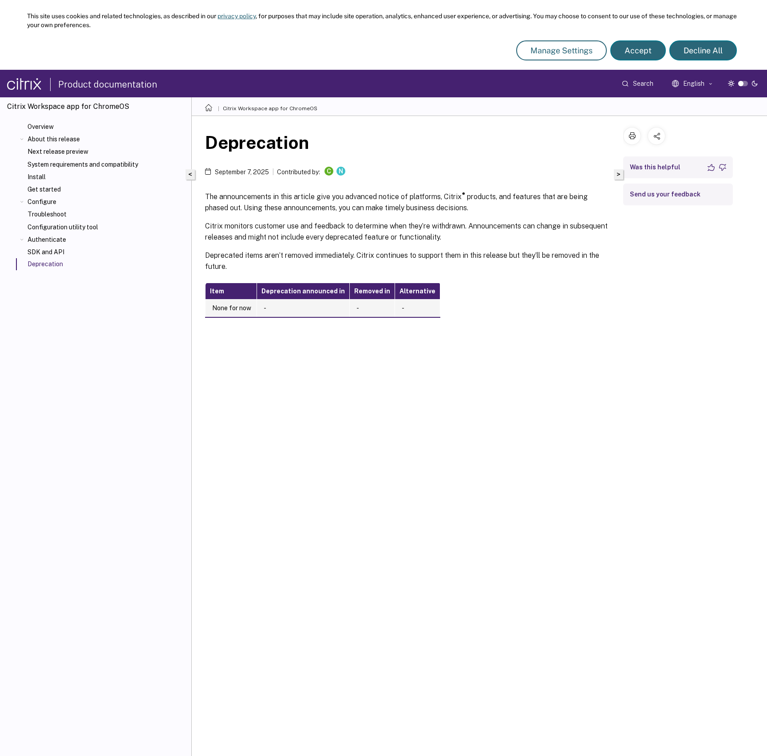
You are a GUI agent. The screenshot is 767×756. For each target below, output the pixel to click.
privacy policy (236, 16)
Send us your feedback (665, 194)
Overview (41, 126)
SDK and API (46, 252)
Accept (638, 50)
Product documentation (107, 84)
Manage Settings (561, 50)
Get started (44, 189)
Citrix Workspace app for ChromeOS (270, 108)
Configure (42, 201)
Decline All (703, 50)
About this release (54, 139)
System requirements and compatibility (83, 164)
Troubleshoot (47, 214)
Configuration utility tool (63, 227)
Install (37, 176)
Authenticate (47, 239)
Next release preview (58, 151)
